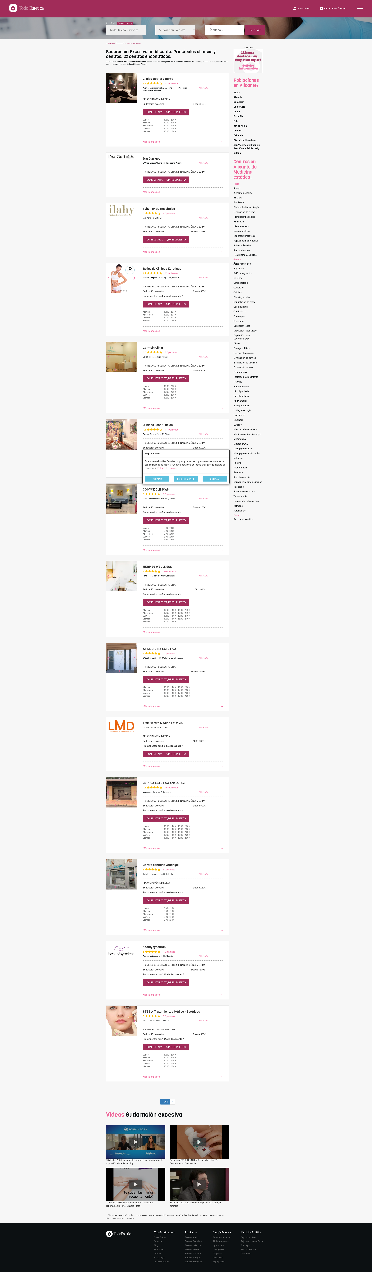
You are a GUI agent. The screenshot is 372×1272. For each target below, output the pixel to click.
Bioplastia (239, 202)
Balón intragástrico (243, 273)
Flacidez (238, 381)
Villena (237, 153)
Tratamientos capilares (245, 255)
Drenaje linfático (242, 348)
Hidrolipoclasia (241, 391)
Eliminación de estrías (245, 357)
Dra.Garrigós (151, 159)
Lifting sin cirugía (242, 410)
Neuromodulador (242, 231)
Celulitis (238, 292)
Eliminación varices (243, 367)
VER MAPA (203, 88)
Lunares (238, 424)
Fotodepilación (241, 386)
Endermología (240, 372)
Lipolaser (238, 420)
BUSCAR (255, 30)
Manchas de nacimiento (245, 429)
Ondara (238, 130)
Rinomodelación (242, 250)
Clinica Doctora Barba (158, 79)
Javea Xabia (240, 125)
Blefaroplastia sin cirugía (246, 207)
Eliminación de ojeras (244, 212)
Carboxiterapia (241, 282)
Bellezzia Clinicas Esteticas (162, 269)
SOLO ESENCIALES (186, 479)
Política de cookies (167, 468)
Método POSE (241, 443)
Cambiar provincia (125, 23)
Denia (237, 111)
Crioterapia (239, 316)
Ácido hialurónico (242, 263)
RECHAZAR (215, 479)
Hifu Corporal (240, 400)
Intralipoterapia (241, 405)
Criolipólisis (240, 311)
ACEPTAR (157, 479)
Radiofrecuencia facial (245, 236)
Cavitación (239, 287)
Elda (236, 121)
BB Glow (238, 197)
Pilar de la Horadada (245, 140)
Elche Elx (238, 116)
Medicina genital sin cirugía (247, 434)
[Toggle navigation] (360, 8)
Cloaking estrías (242, 297)
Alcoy (237, 92)
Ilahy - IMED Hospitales (159, 209)
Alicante (238, 97)
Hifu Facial (239, 221)
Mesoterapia (240, 439)
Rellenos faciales (242, 245)
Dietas (237, 343)
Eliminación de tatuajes (245, 362)
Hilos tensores (241, 226)
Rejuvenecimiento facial (246, 240)
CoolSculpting (241, 306)
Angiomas (239, 268)
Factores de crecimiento (246, 377)
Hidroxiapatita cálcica (244, 216)
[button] (183, 142)
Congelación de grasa (244, 302)
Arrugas (237, 188)
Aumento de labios (243, 193)
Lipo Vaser (239, 415)
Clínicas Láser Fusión (158, 425)
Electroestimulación (244, 353)
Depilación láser (242, 326)
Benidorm (239, 102)
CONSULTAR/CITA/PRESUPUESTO (166, 112)
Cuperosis (239, 321)
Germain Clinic (153, 348)
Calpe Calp (239, 106)
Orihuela (238, 135)
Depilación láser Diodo (245, 330)
